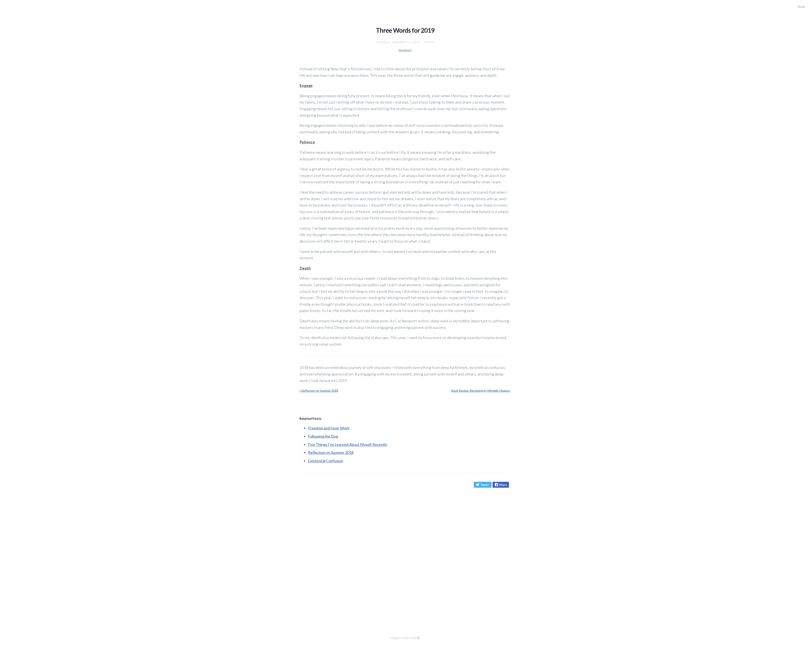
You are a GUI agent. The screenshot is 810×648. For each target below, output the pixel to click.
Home (801, 6)
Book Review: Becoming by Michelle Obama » (480, 390)
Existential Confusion (325, 460)
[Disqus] (405, 556)
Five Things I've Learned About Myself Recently (347, 444)
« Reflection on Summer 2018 (319, 390)
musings (405, 50)
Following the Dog (323, 436)
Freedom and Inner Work (328, 428)
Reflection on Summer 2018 (331, 452)
